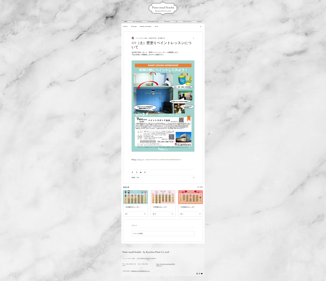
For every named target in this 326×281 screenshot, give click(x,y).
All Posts (125, 26)
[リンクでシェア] (145, 172)
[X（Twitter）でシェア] (136, 172)
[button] (201, 26)
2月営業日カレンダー (187, 207)
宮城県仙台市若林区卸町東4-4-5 (140, 271)
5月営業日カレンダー (132, 207)
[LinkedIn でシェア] (141, 172)
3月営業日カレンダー (160, 207)
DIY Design (134, 26)
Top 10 (156, 26)
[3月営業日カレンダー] (163, 197)
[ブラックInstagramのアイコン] (197, 274)
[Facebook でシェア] (132, 172)
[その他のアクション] (193, 38)
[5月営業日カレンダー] (135, 197)
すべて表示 (200, 187)
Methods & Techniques (145, 26)
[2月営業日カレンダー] (190, 197)
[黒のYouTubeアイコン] (202, 274)
